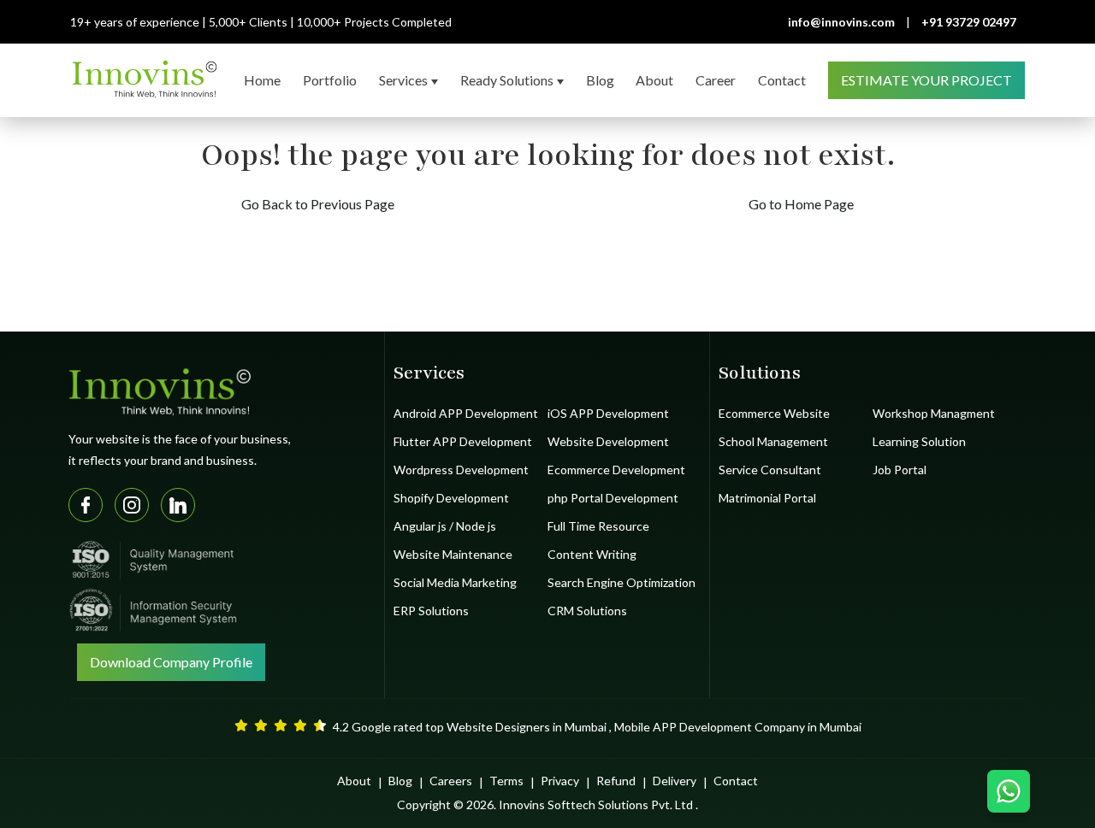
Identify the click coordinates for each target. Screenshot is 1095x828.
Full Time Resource (598, 526)
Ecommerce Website (774, 413)
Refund (616, 780)
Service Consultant (770, 469)
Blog (400, 780)
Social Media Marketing (455, 582)
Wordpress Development (461, 469)
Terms (506, 780)
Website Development (608, 441)
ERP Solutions (431, 610)
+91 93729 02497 (968, 22)
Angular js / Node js (445, 526)
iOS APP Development (608, 413)
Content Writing (592, 554)
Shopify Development (451, 497)
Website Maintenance (453, 554)
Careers (450, 780)
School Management (773, 441)
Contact (735, 780)
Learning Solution (919, 441)
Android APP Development (466, 413)
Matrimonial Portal (767, 497)
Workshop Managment (934, 413)
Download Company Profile (171, 662)
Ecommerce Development (616, 469)
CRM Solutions (587, 610)
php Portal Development (613, 497)
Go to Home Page (801, 204)
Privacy (560, 780)
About (354, 780)
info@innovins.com (841, 22)
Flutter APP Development (463, 441)
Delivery (674, 780)
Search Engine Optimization (621, 582)
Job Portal (899, 469)
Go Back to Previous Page (317, 204)
